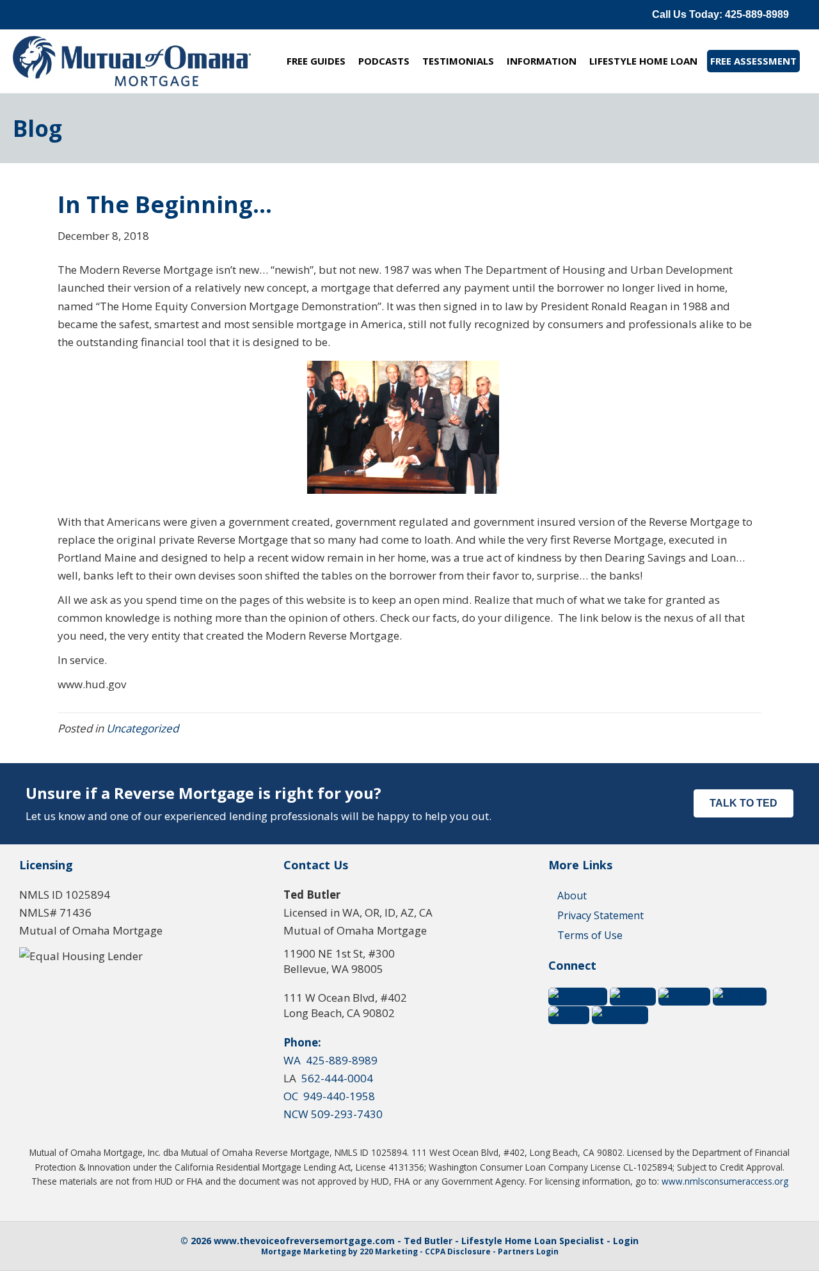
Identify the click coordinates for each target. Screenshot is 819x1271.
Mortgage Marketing (303, 1251)
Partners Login (528, 1251)
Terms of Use (590, 935)
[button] (720, 14)
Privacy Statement (600, 915)
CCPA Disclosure (458, 1251)
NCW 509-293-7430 (333, 1114)
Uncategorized (142, 728)
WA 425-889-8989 (330, 1060)
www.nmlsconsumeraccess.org (725, 1181)
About (572, 895)
